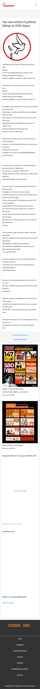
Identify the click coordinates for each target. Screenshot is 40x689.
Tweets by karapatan (8, 603)
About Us (20, 675)
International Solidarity (20, 669)
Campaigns (20, 645)
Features (20, 663)
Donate (26, 625)
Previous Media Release (20, 335)
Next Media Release (20, 339)
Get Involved (14, 625)
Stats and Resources (20, 651)
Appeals (20, 657)
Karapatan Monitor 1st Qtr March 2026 (12, 524)
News (20, 639)
